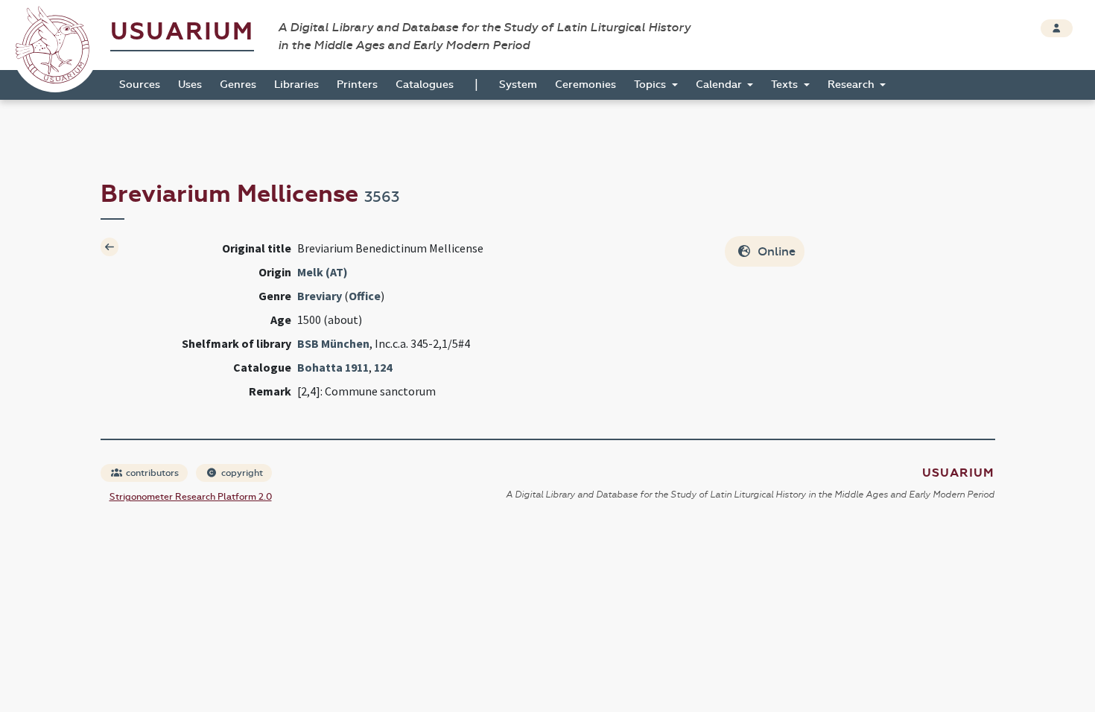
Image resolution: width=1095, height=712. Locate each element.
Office (365, 295)
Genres (238, 84)
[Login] (1057, 28)
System (518, 84)
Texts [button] (786, 84)
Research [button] (852, 84)
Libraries (296, 84)
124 (383, 367)
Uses (190, 84)
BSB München (333, 343)
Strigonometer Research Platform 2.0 (191, 497)
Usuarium (182, 31)
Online (775, 251)
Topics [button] (651, 84)
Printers (357, 84)
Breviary (319, 295)
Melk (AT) (322, 271)
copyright (241, 473)
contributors (151, 473)
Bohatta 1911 (333, 367)
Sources (139, 84)
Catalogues (425, 84)
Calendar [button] (720, 84)
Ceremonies (585, 84)
